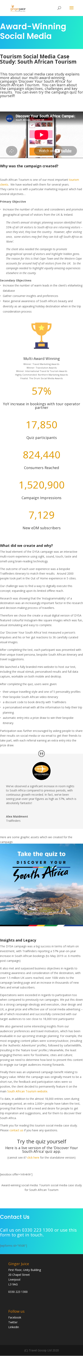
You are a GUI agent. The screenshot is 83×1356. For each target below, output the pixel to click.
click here (33, 1157)
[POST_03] (41, 925)
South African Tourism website (27, 1091)
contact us (16, 1130)
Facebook (14, 1317)
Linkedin (13, 1327)
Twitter (13, 1322)
